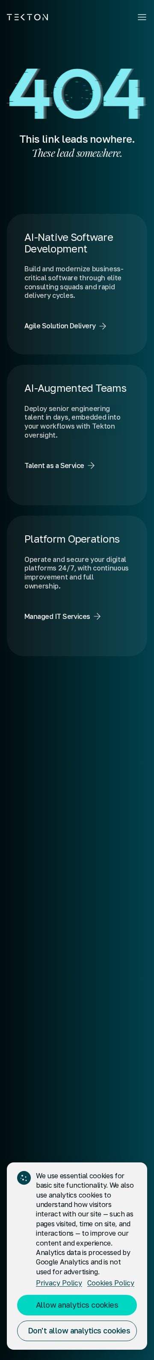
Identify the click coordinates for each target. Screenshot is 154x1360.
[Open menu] (142, 17)
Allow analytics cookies (77, 1304)
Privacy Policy (59, 1283)
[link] (77, 284)
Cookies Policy (110, 1283)
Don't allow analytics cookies (79, 1330)
